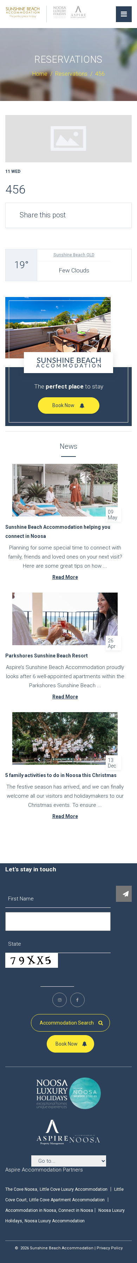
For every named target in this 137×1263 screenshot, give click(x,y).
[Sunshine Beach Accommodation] (22, 12)
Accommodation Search (67, 1023)
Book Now (63, 405)
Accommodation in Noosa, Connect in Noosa (49, 1210)
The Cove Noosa (21, 1189)
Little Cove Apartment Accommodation (67, 1199)
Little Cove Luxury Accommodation (73, 1189)
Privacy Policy (110, 1248)
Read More (65, 577)
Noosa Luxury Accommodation (55, 1220)
